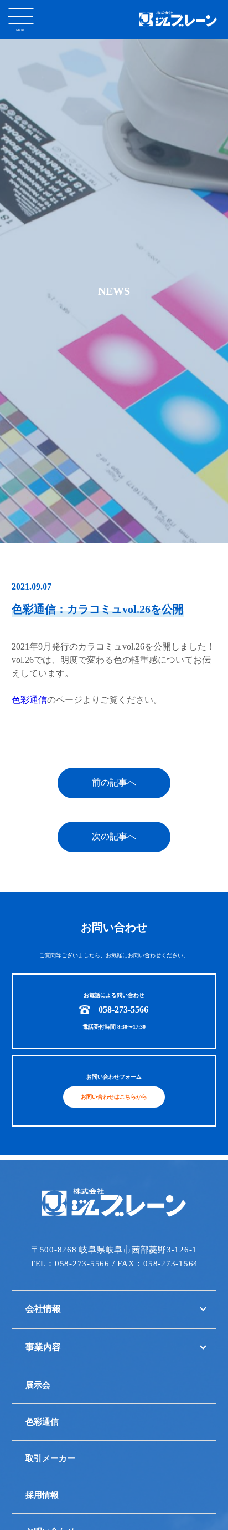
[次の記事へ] (114, 850)
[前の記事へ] (114, 796)
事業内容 (43, 1347)
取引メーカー (50, 1458)
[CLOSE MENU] (20, 15)
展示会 (37, 1385)
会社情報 (43, 1308)
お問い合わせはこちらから (114, 1097)
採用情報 (42, 1495)
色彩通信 (29, 699)
